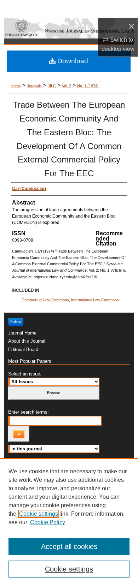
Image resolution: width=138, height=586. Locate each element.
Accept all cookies (69, 546)
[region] (69, 522)
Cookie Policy (47, 522)
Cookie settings (38, 514)
